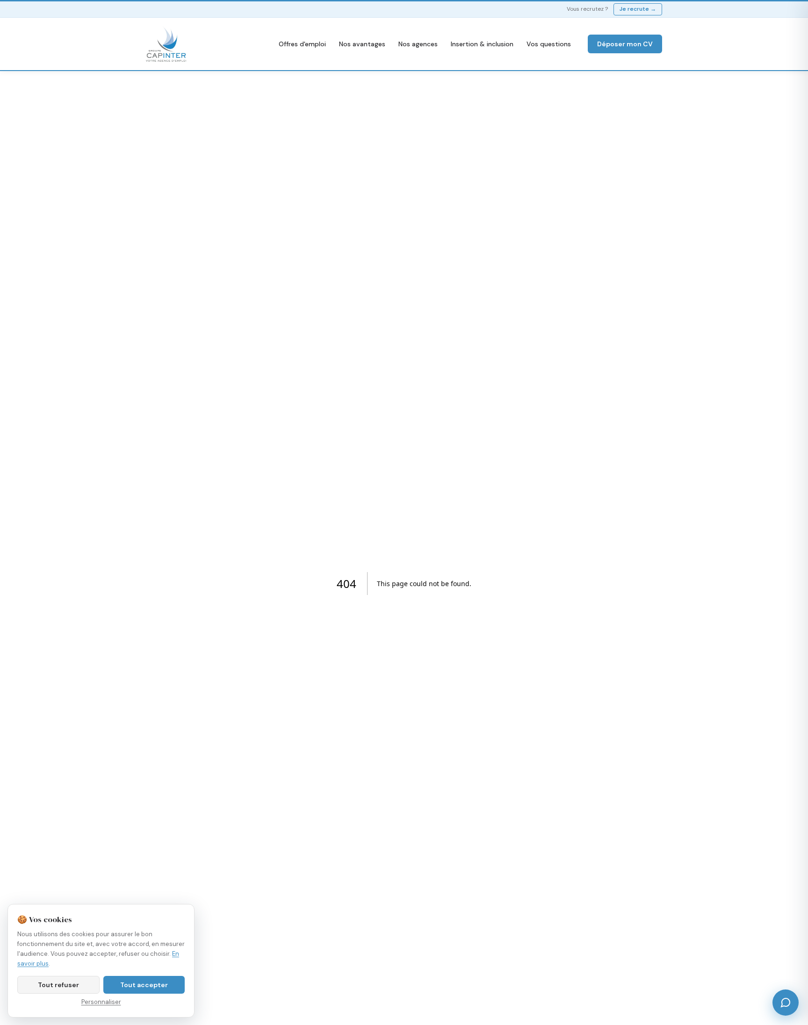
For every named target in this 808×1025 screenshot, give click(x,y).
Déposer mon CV (625, 44)
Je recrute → (638, 9)
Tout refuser (58, 985)
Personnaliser (101, 1002)
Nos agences (418, 44)
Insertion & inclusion (482, 44)
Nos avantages (362, 44)
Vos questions (549, 44)
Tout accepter (144, 985)
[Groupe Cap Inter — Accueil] (166, 44)
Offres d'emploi (302, 44)
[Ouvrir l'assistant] (785, 1002)
